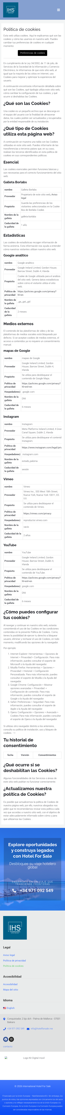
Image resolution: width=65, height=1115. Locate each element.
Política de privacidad (14, 960)
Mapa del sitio (10, 989)
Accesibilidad (10, 984)
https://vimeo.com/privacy (37, 513)
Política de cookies (13, 966)
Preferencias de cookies (32, 53)
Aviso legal (9, 955)
